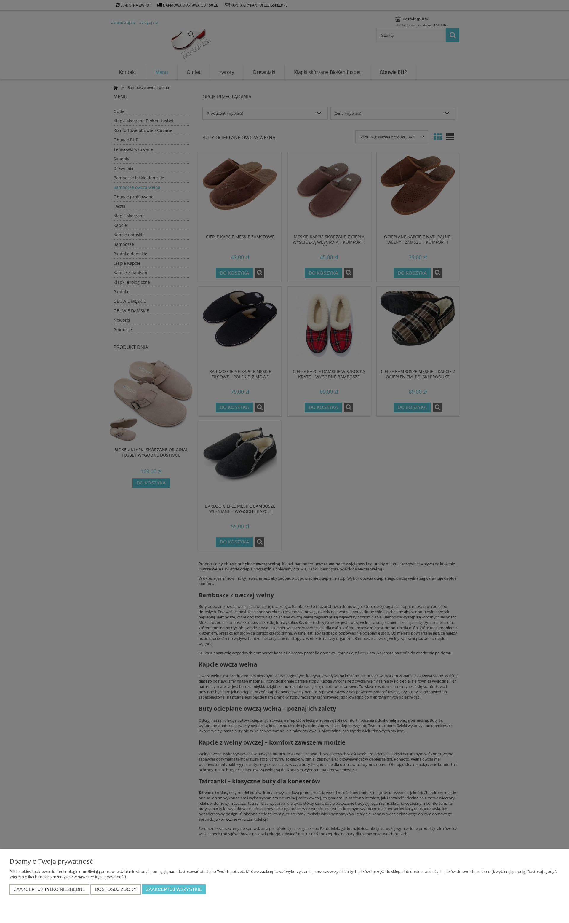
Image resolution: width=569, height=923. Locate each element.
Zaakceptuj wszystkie (174, 889)
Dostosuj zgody (116, 889)
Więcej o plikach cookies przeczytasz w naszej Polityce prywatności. (68, 876)
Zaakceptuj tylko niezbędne (49, 889)
